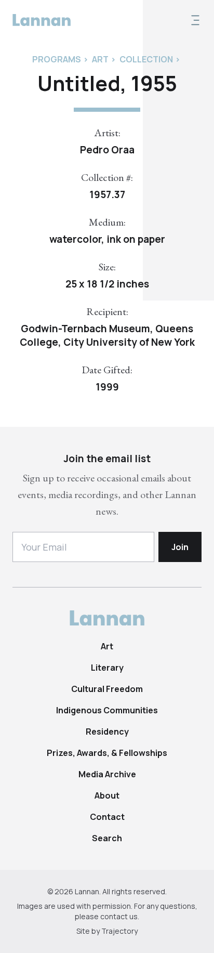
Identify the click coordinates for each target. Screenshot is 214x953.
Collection (146, 59)
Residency (107, 731)
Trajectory (119, 931)
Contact (107, 817)
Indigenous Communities (107, 710)
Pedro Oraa (107, 149)
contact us (119, 916)
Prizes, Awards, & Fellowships (107, 753)
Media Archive (107, 774)
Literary (107, 667)
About (107, 795)
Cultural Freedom (107, 689)
